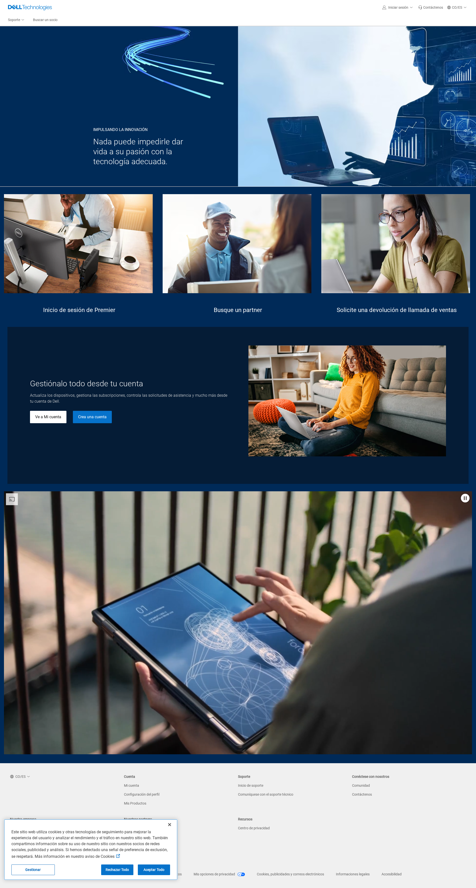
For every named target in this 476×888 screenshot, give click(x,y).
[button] (398, 7)
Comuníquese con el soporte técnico (265, 794)
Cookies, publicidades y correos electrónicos (290, 874)
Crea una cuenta (92, 417)
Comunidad (361, 785)
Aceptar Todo (154, 870)
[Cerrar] (169, 824)
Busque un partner (238, 310)
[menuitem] (16, 20)
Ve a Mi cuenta (48, 417)
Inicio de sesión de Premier (79, 310)
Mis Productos (135, 803)
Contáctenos (362, 794)
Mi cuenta (131, 785)
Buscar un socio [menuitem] (45, 20)
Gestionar (33, 870)
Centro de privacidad (254, 828)
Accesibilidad (392, 874)
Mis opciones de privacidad (215, 874)
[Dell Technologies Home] (30, 7)
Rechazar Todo (117, 870)
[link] (430, 7)
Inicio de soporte (250, 785)
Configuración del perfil (141, 794)
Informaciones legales (353, 874)
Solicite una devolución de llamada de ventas (397, 310)
